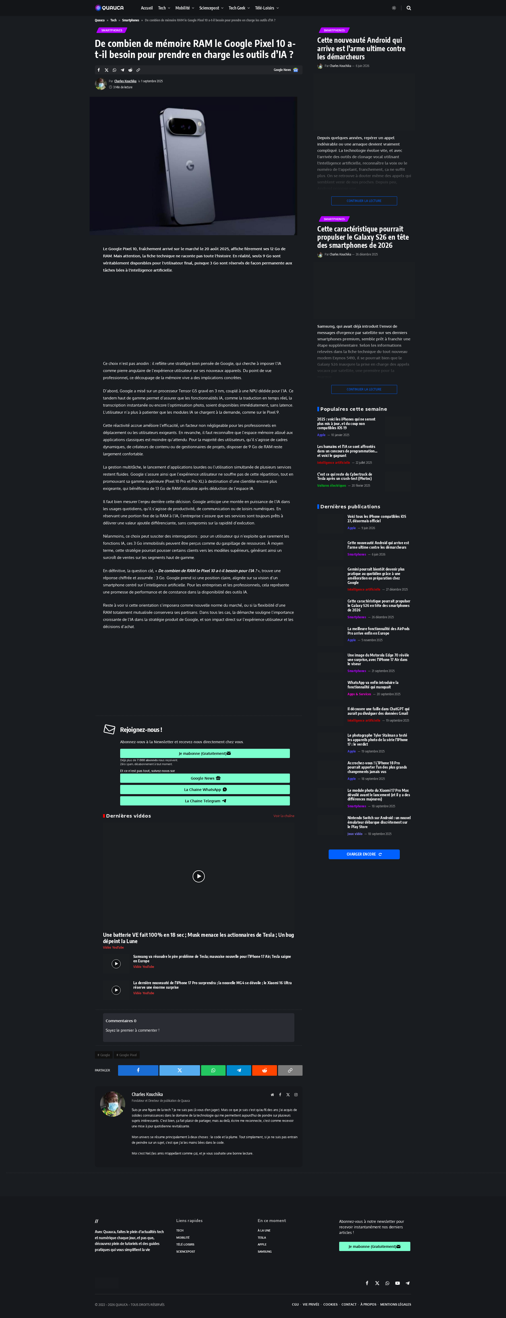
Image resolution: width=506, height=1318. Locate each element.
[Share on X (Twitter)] (106, 70)
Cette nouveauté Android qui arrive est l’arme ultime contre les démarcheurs (361, 48)
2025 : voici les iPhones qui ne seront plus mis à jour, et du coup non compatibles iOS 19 (346, 423)
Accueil (147, 7)
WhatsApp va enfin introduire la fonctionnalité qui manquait (373, 684)
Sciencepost (209, 7)
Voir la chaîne (284, 816)
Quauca (100, 20)
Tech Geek (237, 7)
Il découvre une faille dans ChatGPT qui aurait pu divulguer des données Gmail (378, 711)
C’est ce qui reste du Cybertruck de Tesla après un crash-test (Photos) (344, 476)
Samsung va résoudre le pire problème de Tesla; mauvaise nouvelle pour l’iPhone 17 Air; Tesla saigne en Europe (212, 958)
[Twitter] (76, 270)
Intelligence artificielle (333, 463)
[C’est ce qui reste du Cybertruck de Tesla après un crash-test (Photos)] (398, 481)
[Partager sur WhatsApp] (114, 70)
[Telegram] (76, 297)
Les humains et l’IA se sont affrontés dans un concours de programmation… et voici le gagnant (347, 451)
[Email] (76, 324)
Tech (162, 7)
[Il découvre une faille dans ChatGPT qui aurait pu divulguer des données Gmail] (330, 716)
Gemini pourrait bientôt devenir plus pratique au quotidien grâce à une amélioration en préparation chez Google (376, 576)
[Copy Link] (138, 70)
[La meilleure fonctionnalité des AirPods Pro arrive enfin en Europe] (330, 636)
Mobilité (183, 7)
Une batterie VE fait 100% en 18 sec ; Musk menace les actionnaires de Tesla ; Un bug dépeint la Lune (198, 937)
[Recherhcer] (405, 8)
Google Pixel (128, 1055)
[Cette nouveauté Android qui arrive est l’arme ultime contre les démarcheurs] (364, 102)
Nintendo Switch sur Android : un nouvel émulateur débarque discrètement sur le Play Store (379, 822)
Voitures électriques (331, 485)
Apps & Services (359, 694)
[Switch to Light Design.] (394, 8)
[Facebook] (76, 257)
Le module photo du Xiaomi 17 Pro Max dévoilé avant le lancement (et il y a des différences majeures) (379, 795)
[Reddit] (76, 310)
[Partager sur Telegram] (122, 70)
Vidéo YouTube (113, 947)
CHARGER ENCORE (362, 854)
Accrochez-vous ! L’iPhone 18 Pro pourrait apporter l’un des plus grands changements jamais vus (377, 767)
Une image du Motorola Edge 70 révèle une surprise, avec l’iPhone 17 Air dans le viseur (378, 659)
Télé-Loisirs (264, 7)
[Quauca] (112, 8)
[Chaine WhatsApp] (76, 283)
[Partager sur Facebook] (98, 70)
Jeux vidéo (355, 834)
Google (105, 1055)
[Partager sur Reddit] (130, 70)
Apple (321, 435)
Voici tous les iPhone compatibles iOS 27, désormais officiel (377, 518)
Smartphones (130, 20)
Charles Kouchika (125, 81)
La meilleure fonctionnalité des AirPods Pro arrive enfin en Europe (379, 631)
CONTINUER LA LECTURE (364, 201)
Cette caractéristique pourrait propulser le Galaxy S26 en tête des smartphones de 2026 (363, 237)
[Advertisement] (198, 317)
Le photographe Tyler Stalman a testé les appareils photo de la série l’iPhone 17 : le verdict (378, 739)
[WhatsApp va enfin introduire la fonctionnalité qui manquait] (330, 690)
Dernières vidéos (128, 816)
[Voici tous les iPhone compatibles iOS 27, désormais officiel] (330, 524)
